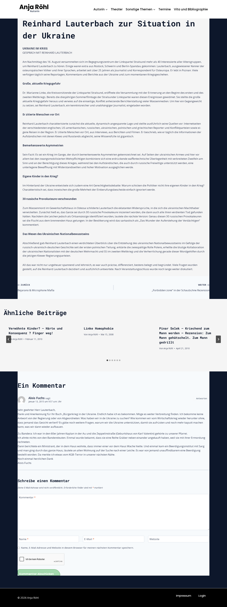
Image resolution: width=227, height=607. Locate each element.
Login (202, 596)
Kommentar (27, 497)
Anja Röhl (17, 339)
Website (154, 539)
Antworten (201, 398)
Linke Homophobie (99, 328)
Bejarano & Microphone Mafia (36, 287)
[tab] (107, 360)
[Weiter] (218, 339)
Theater (117, 9)
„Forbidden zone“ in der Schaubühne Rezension (180, 287)
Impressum (183, 596)
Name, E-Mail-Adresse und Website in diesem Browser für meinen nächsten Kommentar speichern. (77, 547)
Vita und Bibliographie (191, 9)
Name (23, 539)
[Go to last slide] (8, 339)
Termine (164, 9)
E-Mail (89, 539)
